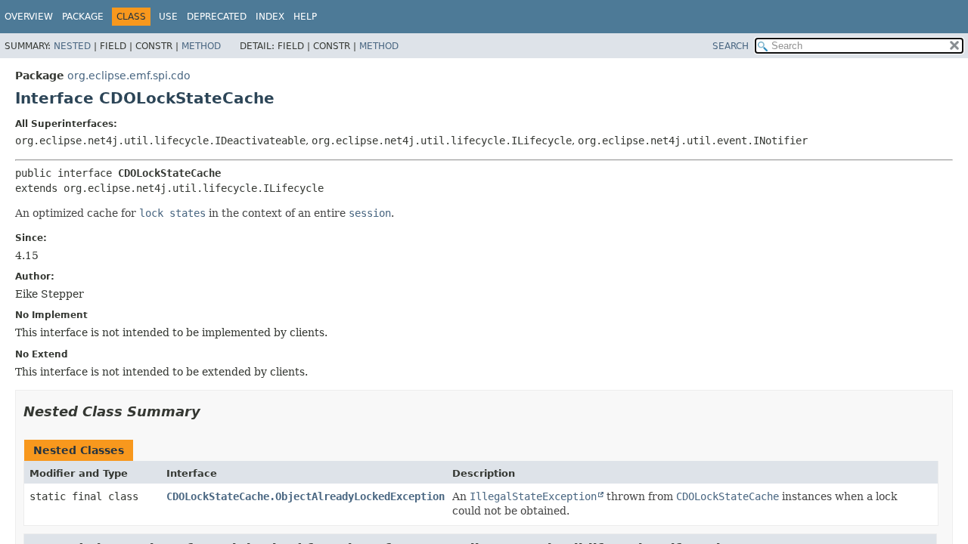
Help (305, 16)
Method (201, 46)
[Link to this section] (211, 411)
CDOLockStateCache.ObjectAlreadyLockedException (305, 496)
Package (83, 16)
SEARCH (730, 46)
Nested (72, 46)
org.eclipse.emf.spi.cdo (129, 76)
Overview (29, 16)
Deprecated (217, 16)
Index (270, 16)
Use (168, 16)
